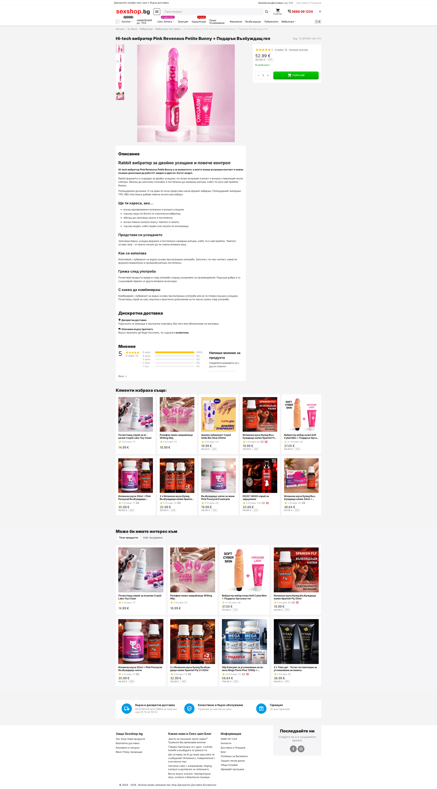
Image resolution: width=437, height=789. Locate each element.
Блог (223, 751)
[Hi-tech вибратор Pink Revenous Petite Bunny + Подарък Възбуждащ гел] (186, 93)
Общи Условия (229, 764)
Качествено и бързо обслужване (220, 705)
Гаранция (276, 705)
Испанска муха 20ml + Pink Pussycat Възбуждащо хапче (134, 497)
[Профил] (320, 11)
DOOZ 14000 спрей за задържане (256, 497)
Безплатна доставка (127, 743)
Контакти (226, 743)
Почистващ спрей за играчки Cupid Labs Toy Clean (135, 436)
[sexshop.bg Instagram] (301, 748)
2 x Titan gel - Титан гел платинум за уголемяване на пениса (295, 669)
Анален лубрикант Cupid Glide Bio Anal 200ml (216, 436)
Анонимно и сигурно (128, 747)
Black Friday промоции (129, 751)
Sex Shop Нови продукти (130, 738)
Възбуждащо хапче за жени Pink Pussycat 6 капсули (218, 497)
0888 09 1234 (229, 738)
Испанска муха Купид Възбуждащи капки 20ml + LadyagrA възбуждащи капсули (300, 497)
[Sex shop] (133, 12)
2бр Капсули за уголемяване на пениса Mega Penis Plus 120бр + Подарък (243, 669)
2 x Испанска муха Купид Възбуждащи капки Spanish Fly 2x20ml (176, 497)
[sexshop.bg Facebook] (293, 748)
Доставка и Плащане (309, 2)
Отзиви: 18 (281, 49)
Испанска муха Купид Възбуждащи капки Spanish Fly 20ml (259, 436)
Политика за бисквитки (234, 756)
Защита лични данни (233, 760)
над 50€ (275, 2)
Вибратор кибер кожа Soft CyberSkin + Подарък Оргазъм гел (301, 436)
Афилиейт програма (232, 769)
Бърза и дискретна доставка (155, 705)
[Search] (267, 12)
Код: (295, 38)
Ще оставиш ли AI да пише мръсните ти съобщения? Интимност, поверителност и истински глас (191, 758)
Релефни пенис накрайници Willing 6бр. (176, 436)
